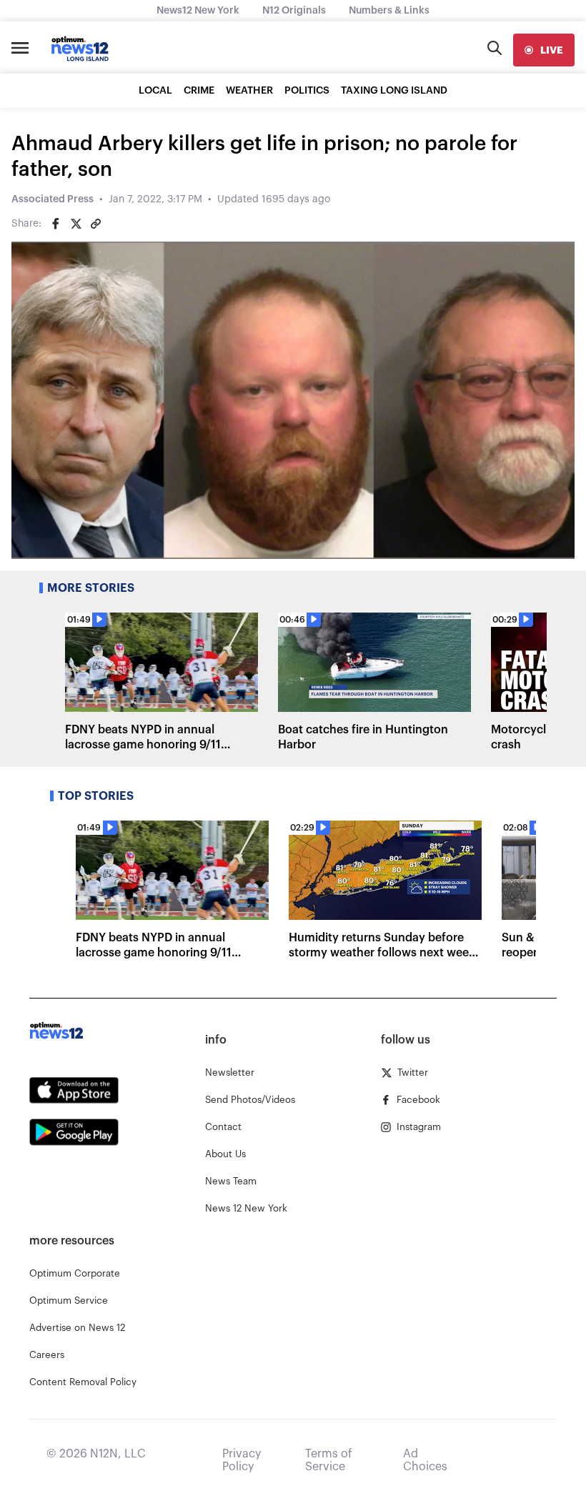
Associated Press (52, 199)
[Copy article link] (95, 223)
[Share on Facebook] (55, 223)
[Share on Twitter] (75, 223)
